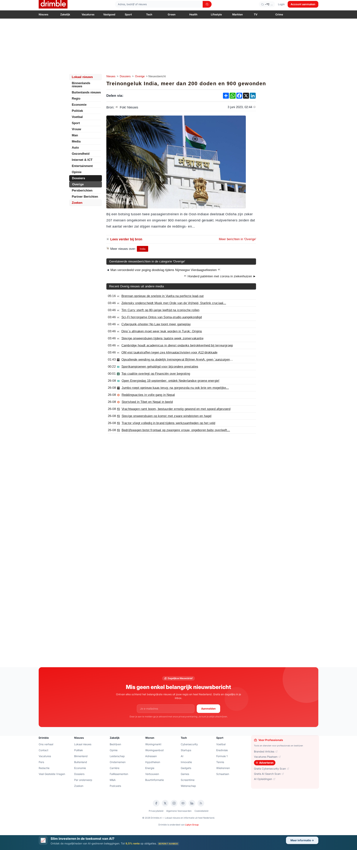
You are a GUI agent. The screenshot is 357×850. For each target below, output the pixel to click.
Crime (279, 14)
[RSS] (200, 803)
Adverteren (266, 762)
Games (185, 774)
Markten (237, 14)
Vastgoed (109, 14)
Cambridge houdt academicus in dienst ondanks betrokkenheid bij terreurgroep (177, 345)
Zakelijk (65, 14)
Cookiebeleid (201, 811)
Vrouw (76, 129)
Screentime (187, 779)
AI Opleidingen (263, 779)
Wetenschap (188, 785)
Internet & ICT (82, 159)
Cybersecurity (189, 744)
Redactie (44, 768)
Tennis (220, 762)
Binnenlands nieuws (81, 85)
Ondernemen (118, 762)
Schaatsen (222, 774)
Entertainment (82, 166)
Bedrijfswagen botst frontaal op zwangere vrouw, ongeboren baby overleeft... (176, 430)
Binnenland (81, 756)
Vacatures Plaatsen (265, 756)
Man (75, 135)
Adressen (151, 756)
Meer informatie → (302, 840)
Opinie (76, 172)
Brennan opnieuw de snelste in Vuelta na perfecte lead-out (162, 296)
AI (182, 756)
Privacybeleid (156, 811)
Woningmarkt (153, 744)
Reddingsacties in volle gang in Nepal (148, 395)
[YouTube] (183, 803)
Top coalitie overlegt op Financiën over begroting (155, 373)
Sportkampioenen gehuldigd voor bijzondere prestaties (159, 366)
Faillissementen (119, 774)
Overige (140, 76)
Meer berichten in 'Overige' (237, 239)
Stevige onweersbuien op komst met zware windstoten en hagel (166, 416)
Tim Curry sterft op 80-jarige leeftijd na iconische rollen (160, 310)
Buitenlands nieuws (86, 92)
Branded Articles (264, 751)
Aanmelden (208, 708)
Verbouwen (152, 774)
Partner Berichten (85, 196)
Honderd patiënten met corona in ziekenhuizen (221, 276)
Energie (149, 768)
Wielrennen (223, 768)
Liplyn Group (192, 824)
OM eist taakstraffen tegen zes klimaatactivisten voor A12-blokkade (169, 352)
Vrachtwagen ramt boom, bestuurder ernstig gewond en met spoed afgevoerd (176, 409)
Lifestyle (216, 14)
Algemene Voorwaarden (179, 811)
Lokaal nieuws (82, 77)
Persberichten (82, 190)
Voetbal (77, 117)
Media (76, 141)
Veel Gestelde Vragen (52, 774)
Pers (41, 762)
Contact (43, 750)
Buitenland (80, 762)
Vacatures (88, 14)
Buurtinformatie (154, 779)
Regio (76, 98)
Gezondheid (80, 153)
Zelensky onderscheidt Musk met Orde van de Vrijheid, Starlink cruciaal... (173, 303)
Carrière (114, 768)
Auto (75, 147)
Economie (79, 104)
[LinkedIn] (192, 803)
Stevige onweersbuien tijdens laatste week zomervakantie (162, 338)
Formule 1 (222, 756)
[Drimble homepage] (53, 4)
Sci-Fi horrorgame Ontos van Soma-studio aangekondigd (161, 317)
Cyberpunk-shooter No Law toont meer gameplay (156, 324)
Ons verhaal (46, 744)
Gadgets (186, 768)
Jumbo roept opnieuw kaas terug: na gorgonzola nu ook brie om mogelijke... (175, 388)
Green (172, 14)
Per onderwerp (83, 779)
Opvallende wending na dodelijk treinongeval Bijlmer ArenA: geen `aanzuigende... (178, 359)
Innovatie (186, 762)
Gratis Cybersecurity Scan (270, 768)
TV (255, 14)
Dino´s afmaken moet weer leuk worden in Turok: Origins (161, 331)
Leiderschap (117, 756)
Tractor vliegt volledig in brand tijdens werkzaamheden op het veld (168, 423)
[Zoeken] (207, 4)
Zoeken (77, 202)
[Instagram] (174, 803)
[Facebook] (156, 803)
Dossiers (125, 76)
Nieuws (43, 14)
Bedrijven (115, 744)
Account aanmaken (303, 4)
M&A (113, 779)
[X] (165, 803)
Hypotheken (152, 762)
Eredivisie (222, 750)
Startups (186, 750)
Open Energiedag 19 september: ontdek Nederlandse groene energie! (170, 380)
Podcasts (115, 785)
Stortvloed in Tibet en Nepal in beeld (147, 402)
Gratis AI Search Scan (267, 773)
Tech (149, 14)
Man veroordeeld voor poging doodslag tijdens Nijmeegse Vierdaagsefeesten (164, 270)
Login (281, 4)
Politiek (77, 110)
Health (193, 14)
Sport (128, 14)
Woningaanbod (154, 750)
